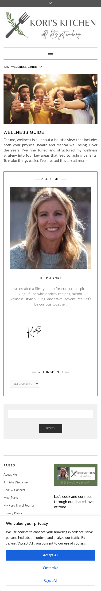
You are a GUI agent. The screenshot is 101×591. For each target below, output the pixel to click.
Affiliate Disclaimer (16, 482)
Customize (50, 568)
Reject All (50, 581)
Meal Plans (11, 497)
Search (50, 428)
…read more (76, 161)
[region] (50, 553)
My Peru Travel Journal (19, 505)
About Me (10, 474)
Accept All (50, 555)
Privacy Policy (13, 513)
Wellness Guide (24, 132)
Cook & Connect (14, 490)
